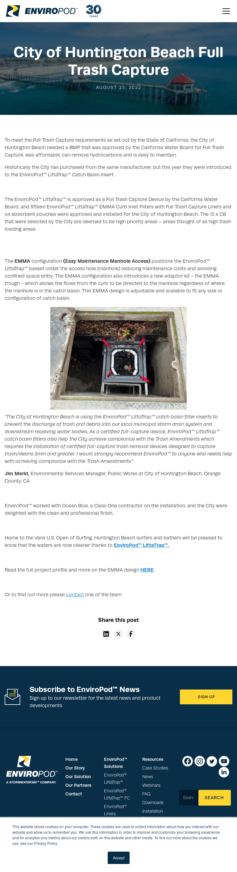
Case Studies (155, 768)
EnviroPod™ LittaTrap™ (115, 779)
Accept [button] (118, 857)
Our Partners (78, 785)
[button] (225, 11)
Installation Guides (152, 815)
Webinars (151, 785)
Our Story (75, 767)
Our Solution (78, 776)
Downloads (153, 802)
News (147, 776)
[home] (42, 11)
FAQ (146, 794)
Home (71, 759)
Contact (73, 793)
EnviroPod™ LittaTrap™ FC (117, 794)
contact (75, 594)
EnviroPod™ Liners (115, 810)
